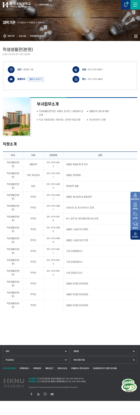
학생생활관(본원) (37, 36)
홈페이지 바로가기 (35, 79)
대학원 (76, 351)
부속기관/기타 (79, 360)
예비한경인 (135, 199)
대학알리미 (37, 368)
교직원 (135, 218)
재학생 (135, 209)
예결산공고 (49, 368)
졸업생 (135, 228)
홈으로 (5, 36)
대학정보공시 (24, 368)
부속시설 (22, 36)
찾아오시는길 (62, 368)
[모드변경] (135, 235)
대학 (7, 351)
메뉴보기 (135, 5)
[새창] (31, 394)
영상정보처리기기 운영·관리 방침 (105, 368)
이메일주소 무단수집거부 (80, 368)
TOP (135, 413)
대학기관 (11, 36)
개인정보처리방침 (9, 368)
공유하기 (135, 36)
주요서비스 (10, 360)
